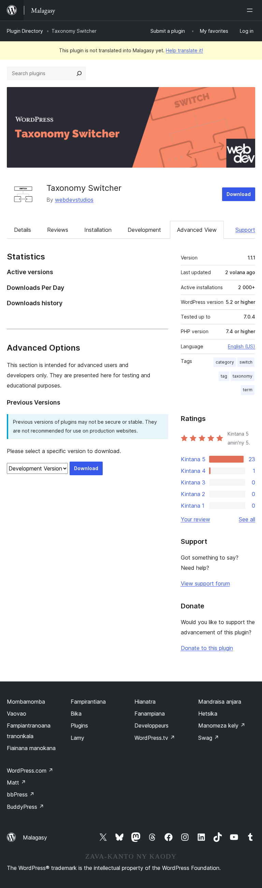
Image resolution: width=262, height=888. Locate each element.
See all (247, 519)
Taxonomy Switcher (83, 188)
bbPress (20, 794)
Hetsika (207, 713)
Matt (16, 782)
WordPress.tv (154, 737)
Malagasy (35, 837)
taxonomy (242, 376)
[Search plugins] (79, 73)
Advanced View (197, 229)
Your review (195, 519)
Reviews (57, 229)
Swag (208, 737)
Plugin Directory (25, 31)
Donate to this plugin (207, 648)
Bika (76, 713)
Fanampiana (149, 713)
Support (245, 229)
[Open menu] (251, 10)
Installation (98, 229)
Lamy (77, 737)
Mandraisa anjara (219, 701)
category (225, 362)
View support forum (205, 583)
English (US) (241, 346)
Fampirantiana (88, 701)
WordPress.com (30, 770)
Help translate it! (184, 50)
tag (224, 376)
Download (239, 194)
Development (144, 229)
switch (245, 362)
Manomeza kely (221, 725)
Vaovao (16, 713)
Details (22, 229)
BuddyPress (25, 806)
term (247, 389)
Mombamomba (26, 701)
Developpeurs (151, 725)
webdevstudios (74, 199)
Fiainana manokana (31, 748)
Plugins (79, 725)
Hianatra (145, 701)
